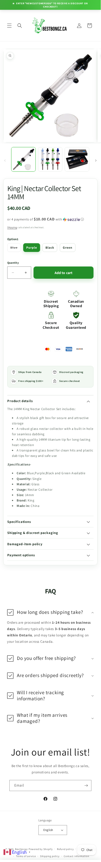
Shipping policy (50, 856)
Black (49, 247)
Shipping (12, 227)
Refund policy (65, 849)
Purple (31, 247)
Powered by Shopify (41, 848)
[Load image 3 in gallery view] (77, 159)
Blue (15, 248)
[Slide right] (96, 160)
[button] (9, 25)
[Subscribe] (86, 785)
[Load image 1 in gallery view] (23, 159)
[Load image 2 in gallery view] (50, 159)
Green (67, 247)
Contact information (76, 856)
